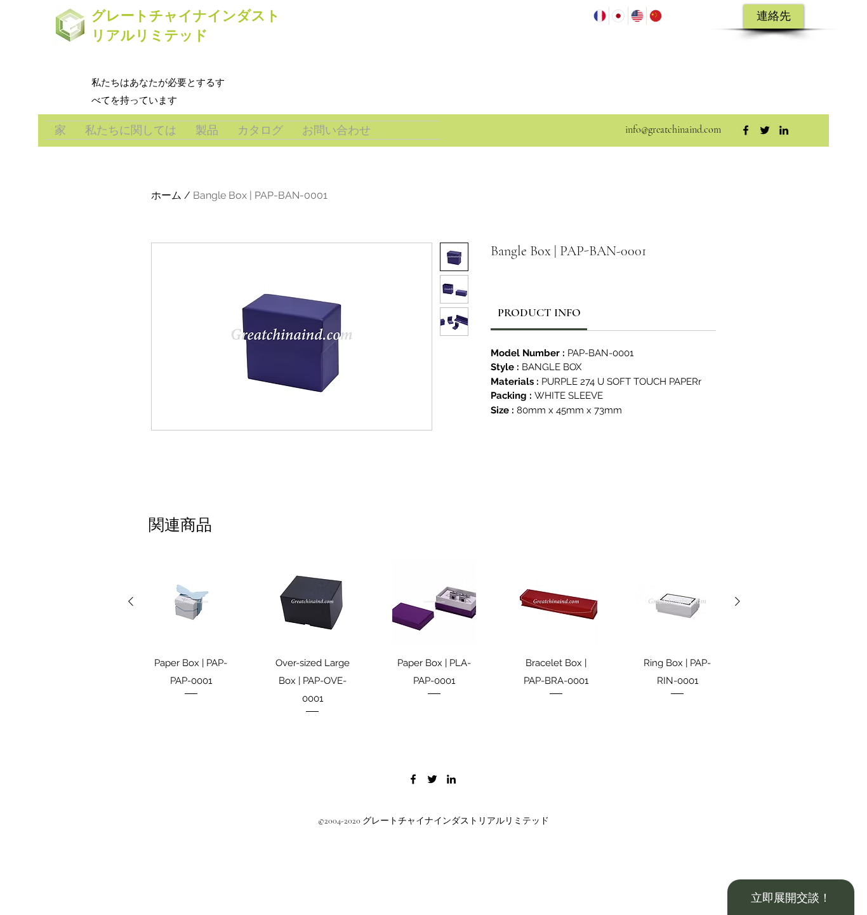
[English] (637, 16)
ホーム (166, 195)
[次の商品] (737, 601)
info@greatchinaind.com (673, 129)
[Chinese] (655, 16)
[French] (600, 16)
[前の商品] (130, 601)
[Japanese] (618, 16)
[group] (434, 637)
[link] (539, 312)
